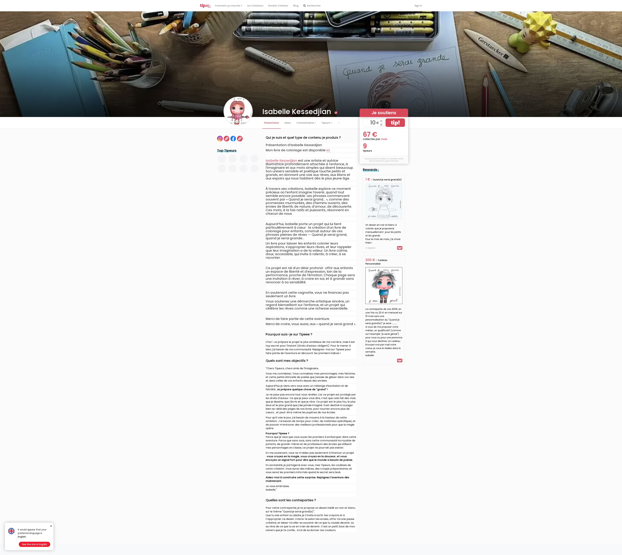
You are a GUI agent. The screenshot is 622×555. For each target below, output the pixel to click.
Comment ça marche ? (228, 5)
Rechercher (313, 5)
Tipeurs (327, 122)
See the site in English (34, 544)
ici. (328, 150)
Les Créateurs (255, 5)
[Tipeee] (205, 6)
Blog (296, 5)
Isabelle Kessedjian (281, 160)
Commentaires (306, 122)
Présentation (271, 122)
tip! (395, 122)
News (288, 122)
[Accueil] (226, 138)
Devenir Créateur (278, 5)
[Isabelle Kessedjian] (240, 138)
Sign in (418, 5)
